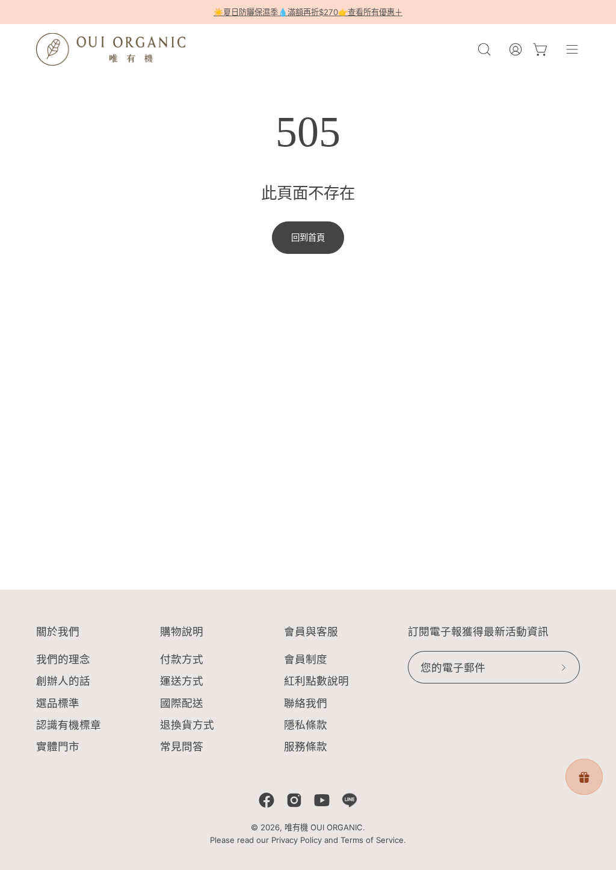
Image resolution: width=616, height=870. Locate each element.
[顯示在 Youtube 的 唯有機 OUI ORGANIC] (322, 800)
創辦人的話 (63, 681)
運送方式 (181, 681)
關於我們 (57, 632)
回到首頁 (308, 237)
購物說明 (181, 632)
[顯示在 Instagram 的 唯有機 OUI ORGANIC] (294, 800)
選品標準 (57, 703)
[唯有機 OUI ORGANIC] (111, 49)
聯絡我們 (305, 703)
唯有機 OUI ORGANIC (324, 827)
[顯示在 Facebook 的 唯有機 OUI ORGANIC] (266, 800)
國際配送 (181, 703)
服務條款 (305, 746)
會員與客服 (311, 632)
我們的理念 (63, 659)
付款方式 (181, 659)
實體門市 (57, 746)
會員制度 (305, 659)
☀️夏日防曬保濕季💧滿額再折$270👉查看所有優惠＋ (308, 12)
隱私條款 (305, 724)
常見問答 (181, 746)
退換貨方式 (187, 724)
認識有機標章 (68, 724)
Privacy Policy (296, 840)
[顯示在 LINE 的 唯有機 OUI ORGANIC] (349, 800)
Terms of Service (372, 840)
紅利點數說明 (316, 681)
